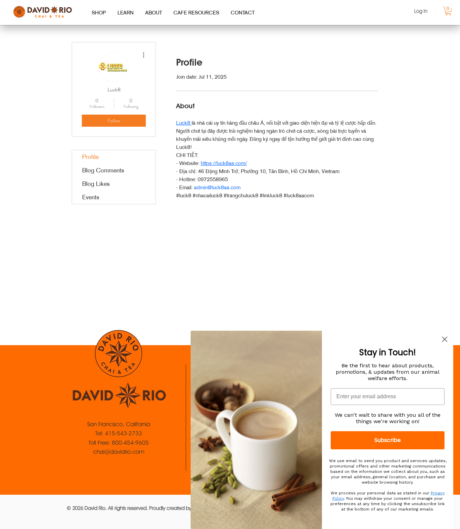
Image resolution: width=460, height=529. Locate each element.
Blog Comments (103, 170)
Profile (90, 157)
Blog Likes (96, 184)
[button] (448, 11)
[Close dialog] (445, 339)
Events (90, 197)
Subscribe (387, 440)
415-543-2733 (123, 433)
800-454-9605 (130, 442)
